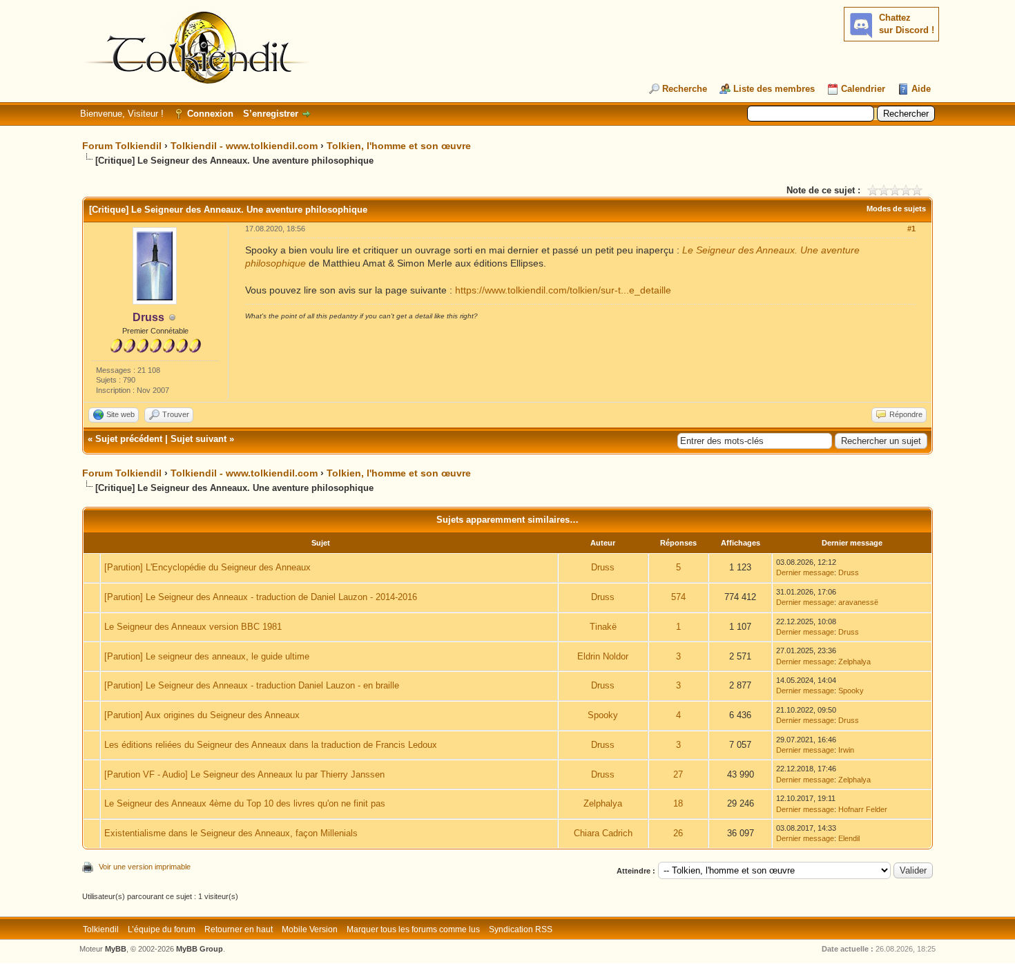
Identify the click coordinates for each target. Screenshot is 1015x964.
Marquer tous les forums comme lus (413, 929)
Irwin (846, 750)
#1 (911, 228)
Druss (603, 567)
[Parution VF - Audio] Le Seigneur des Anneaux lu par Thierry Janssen (244, 774)
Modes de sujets (896, 208)
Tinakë (603, 626)
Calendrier (863, 89)
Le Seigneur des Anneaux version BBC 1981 (193, 626)
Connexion (210, 113)
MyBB (115, 949)
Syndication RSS (520, 929)
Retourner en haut (238, 929)
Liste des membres (774, 89)
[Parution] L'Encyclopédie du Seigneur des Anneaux (207, 567)
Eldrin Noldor (602, 656)
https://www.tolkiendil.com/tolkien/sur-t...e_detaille (563, 290)
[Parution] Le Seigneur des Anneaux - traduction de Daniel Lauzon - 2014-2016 (260, 597)
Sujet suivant (198, 439)
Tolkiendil (101, 929)
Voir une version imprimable (145, 866)
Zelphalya (854, 661)
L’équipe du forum (161, 929)
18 (678, 803)
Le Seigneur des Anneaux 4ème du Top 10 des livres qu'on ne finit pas (244, 803)
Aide (921, 89)
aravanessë (858, 602)
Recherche (684, 89)
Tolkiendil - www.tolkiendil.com (244, 145)
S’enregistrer (270, 113)
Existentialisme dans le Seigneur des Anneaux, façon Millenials (231, 833)
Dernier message (805, 572)
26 (678, 833)
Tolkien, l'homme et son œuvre (399, 145)
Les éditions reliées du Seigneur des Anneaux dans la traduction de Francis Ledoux (270, 745)
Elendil (849, 838)
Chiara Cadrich (603, 833)
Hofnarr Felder (862, 809)
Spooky (851, 690)
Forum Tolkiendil (122, 145)
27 (678, 774)
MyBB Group (199, 949)
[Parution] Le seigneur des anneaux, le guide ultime (206, 656)
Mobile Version (310, 929)
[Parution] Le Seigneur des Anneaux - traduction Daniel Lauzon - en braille (251, 685)
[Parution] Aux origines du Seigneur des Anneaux (202, 715)
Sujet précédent (128, 439)
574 (678, 597)
